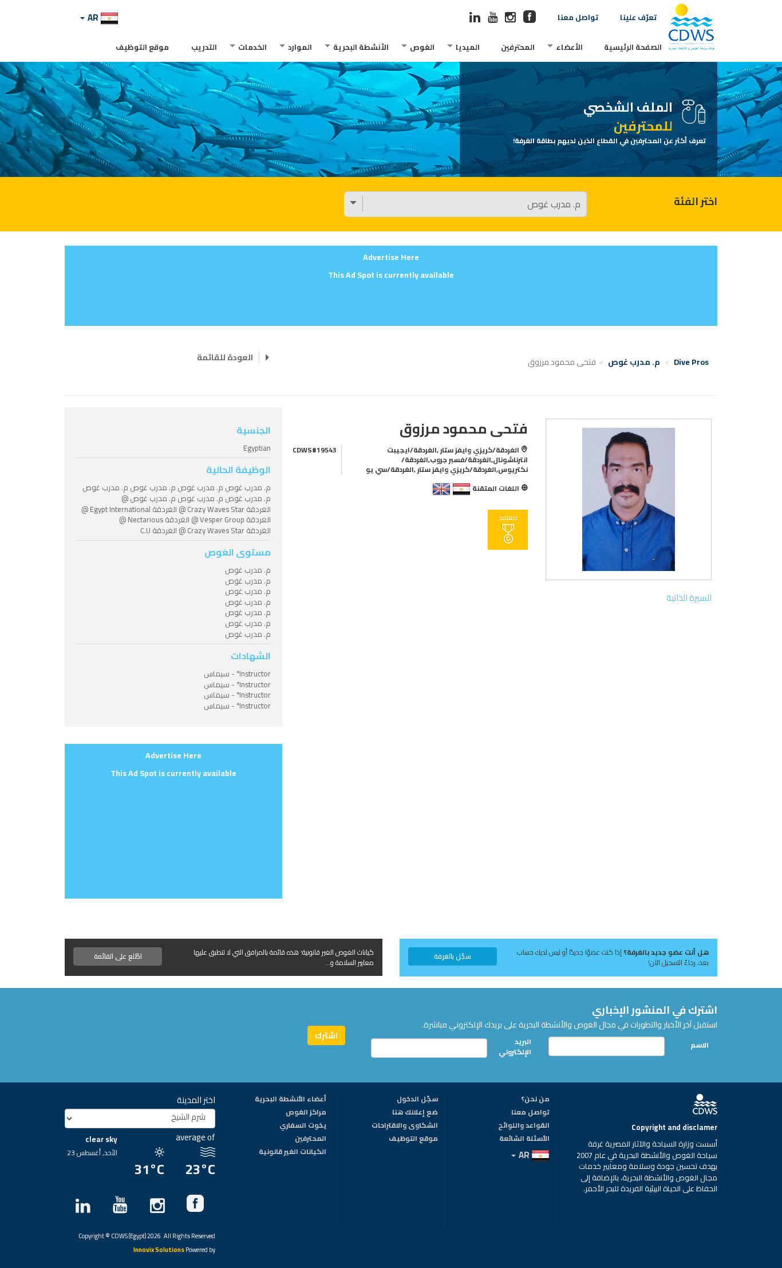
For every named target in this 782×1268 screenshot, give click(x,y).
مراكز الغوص (306, 1113)
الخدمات (252, 47)
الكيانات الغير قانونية (292, 1152)
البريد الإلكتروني (518, 1046)
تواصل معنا (578, 17)
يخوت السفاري (302, 1126)
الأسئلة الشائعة (524, 1139)
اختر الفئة (695, 201)
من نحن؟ (535, 1099)
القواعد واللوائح (524, 1126)
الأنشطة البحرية (361, 47)
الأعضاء (569, 47)
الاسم (699, 1045)
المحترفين (518, 47)
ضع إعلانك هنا (415, 1113)
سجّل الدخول (417, 1099)
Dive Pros (691, 362)
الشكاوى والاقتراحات (405, 1126)
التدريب (204, 47)
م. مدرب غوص (634, 362)
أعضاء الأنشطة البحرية (290, 1099)
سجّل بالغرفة (452, 956)
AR (93, 17)
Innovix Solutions (158, 1250)
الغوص (422, 47)
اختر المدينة (196, 1100)
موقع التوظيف (142, 47)
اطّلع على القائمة (118, 956)
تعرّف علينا (638, 17)
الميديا (468, 47)
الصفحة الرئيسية (633, 47)
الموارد (300, 47)
